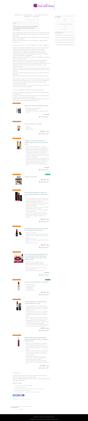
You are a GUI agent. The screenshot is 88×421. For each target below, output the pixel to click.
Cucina (65, 26)
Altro (65, 19)
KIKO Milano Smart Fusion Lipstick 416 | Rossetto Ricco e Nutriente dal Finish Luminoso (36, 229)
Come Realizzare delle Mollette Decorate (24, 385)
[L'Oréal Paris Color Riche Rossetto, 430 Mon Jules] (18, 286)
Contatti (21, 409)
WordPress (53, 419)
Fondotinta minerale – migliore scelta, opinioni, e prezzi (27, 392)
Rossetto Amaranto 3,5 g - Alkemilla (33, 124)
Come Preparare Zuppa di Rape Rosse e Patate (65, 37)
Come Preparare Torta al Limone (22, 390)
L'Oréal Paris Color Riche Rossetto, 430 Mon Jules (36, 282)
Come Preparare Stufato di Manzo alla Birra (65, 44)
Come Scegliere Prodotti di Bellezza (65, 24)
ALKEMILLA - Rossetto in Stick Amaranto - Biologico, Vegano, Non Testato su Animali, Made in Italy (36, 142)
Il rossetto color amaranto (31, 176)
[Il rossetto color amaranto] (18, 181)
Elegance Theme (40, 419)
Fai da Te (65, 28)
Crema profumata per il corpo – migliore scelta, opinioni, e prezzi (29, 388)
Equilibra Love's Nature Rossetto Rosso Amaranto (36, 105)
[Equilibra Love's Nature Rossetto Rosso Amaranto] (18, 109)
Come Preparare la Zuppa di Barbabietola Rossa (65, 35)
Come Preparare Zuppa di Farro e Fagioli (65, 42)
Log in (57, 419)
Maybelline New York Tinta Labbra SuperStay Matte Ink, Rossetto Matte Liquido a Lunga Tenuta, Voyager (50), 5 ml (37, 339)
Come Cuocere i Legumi (20, 387)
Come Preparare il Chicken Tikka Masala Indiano (65, 39)
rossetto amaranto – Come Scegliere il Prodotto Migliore (26, 26)
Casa (65, 21)
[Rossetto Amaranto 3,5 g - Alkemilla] (18, 128)
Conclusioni (16, 29)
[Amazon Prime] (47, 131)
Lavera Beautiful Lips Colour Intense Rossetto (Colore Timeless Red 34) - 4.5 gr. (35, 302)
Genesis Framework (47, 419)
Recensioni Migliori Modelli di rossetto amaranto (24, 28)
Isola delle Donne (44, 5)
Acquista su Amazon (44, 116)
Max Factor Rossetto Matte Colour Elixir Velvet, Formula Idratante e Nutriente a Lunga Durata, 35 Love (36, 194)
